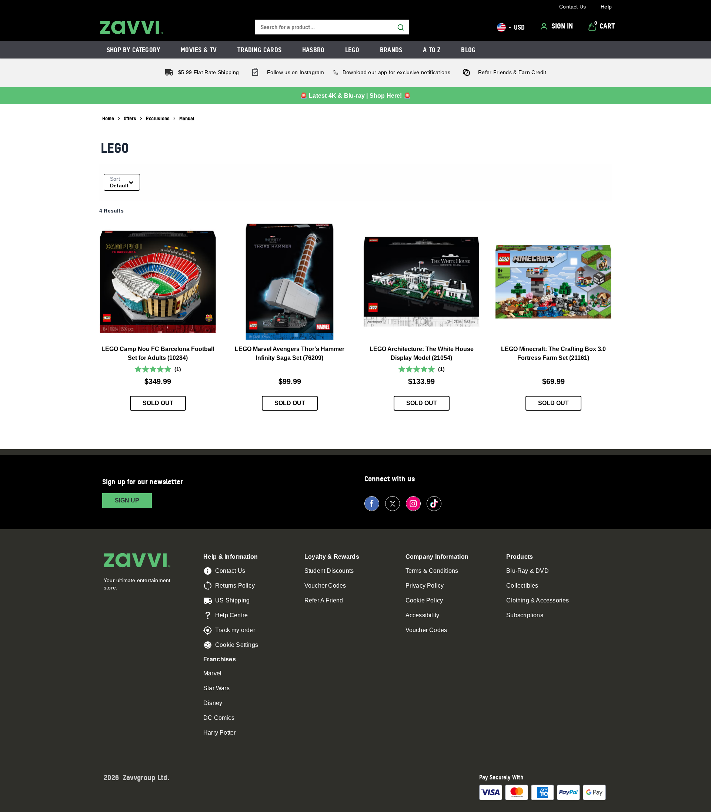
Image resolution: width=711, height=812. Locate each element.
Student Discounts (329, 571)
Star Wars (216, 688)
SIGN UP (127, 500)
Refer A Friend (323, 600)
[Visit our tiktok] (434, 503)
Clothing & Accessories (537, 600)
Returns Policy (235, 585)
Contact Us (230, 571)
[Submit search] (400, 27)
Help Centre (231, 615)
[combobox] (332, 27)
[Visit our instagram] (413, 503)
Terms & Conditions (431, 571)
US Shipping (232, 600)
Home (108, 118)
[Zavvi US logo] (131, 27)
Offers (130, 118)
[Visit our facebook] (371, 503)
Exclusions (158, 118)
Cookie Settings (236, 645)
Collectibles (522, 585)
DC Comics (218, 718)
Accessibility (422, 615)
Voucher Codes (325, 585)
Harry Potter (219, 732)
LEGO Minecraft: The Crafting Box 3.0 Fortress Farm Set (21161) (553, 353)
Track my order (235, 630)
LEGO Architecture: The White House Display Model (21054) (422, 353)
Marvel (212, 673)
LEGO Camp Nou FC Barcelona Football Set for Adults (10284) (157, 353)
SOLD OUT (158, 403)
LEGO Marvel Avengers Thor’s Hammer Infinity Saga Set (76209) (289, 353)
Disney (212, 703)
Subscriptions (524, 615)
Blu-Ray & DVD (527, 571)
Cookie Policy (424, 600)
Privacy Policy (424, 585)
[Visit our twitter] (392, 503)
